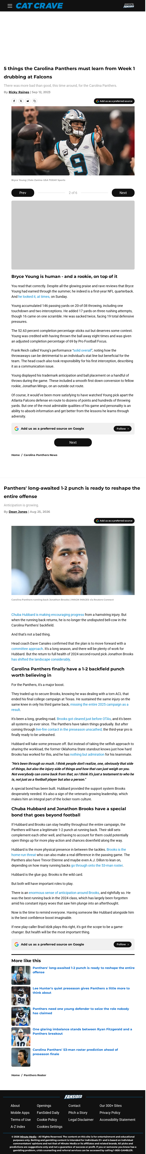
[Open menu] (10, 5)
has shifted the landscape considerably (40, 659)
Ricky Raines (19, 92)
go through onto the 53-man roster (97, 865)
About (15, 1106)
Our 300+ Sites (111, 1106)
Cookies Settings (49, 1127)
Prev (22, 193)
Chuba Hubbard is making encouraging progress (47, 615)
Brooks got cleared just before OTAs (84, 719)
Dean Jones (18, 512)
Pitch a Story (77, 1113)
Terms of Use (21, 1120)
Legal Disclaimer (81, 1120)
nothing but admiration (87, 754)
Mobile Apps (20, 1113)
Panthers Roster (35, 1075)
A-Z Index (18, 1127)
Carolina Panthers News (40, 455)
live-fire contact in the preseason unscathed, (69, 729)
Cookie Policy (47, 1120)
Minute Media (28, 1136)
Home (15, 455)
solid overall (82, 350)
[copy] (34, 101)
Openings (44, 1106)
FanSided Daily (48, 1113)
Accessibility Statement (117, 1120)
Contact (74, 1106)
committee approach (27, 649)
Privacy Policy (110, 1113)
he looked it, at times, (33, 297)
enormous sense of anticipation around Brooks (64, 893)
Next (123, 193)
